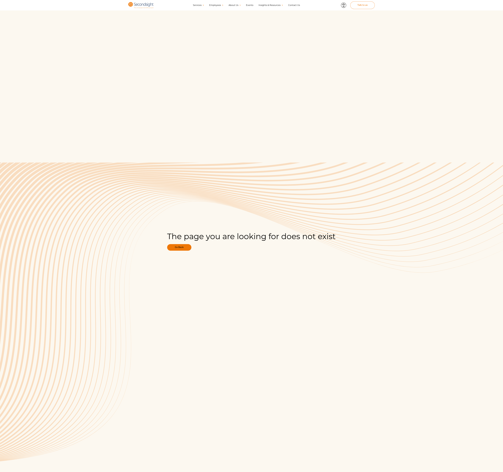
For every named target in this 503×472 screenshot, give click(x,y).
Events (249, 5)
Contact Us (294, 5)
